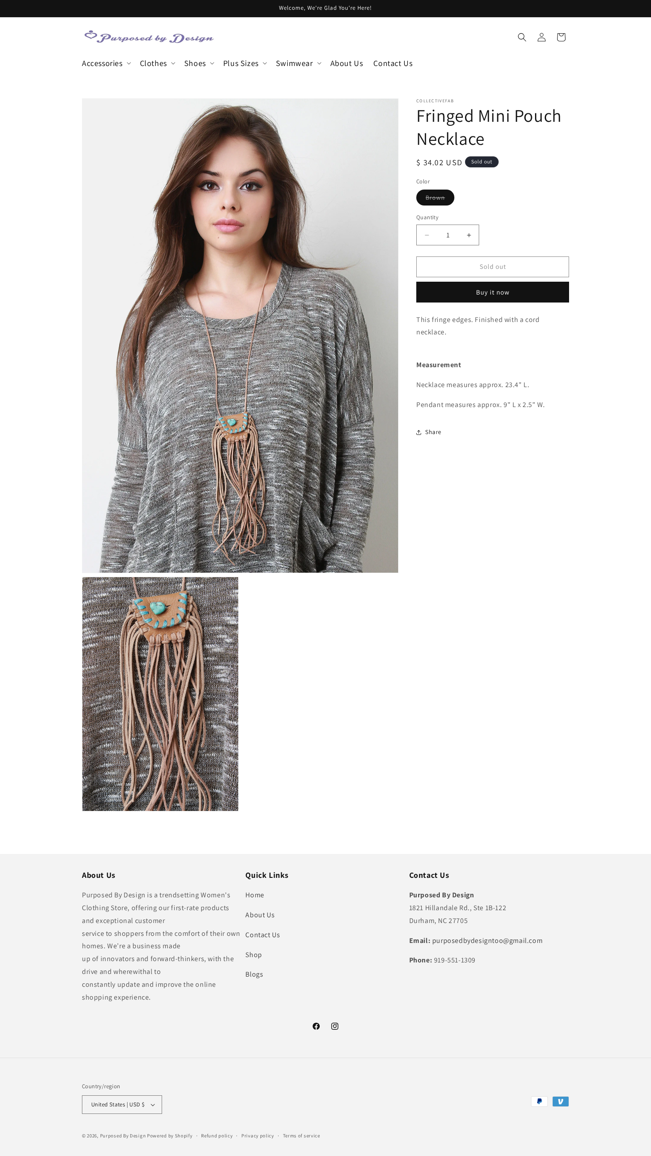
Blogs (254, 974)
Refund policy (216, 1136)
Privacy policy (257, 1136)
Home (254, 895)
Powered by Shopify (170, 1136)
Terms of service (301, 1136)
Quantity (427, 217)
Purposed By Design (123, 1136)
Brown (440, 200)
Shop (253, 954)
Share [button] (433, 432)
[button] (106, 63)
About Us (260, 914)
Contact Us (262, 934)
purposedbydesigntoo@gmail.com (487, 940)
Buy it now (493, 292)
